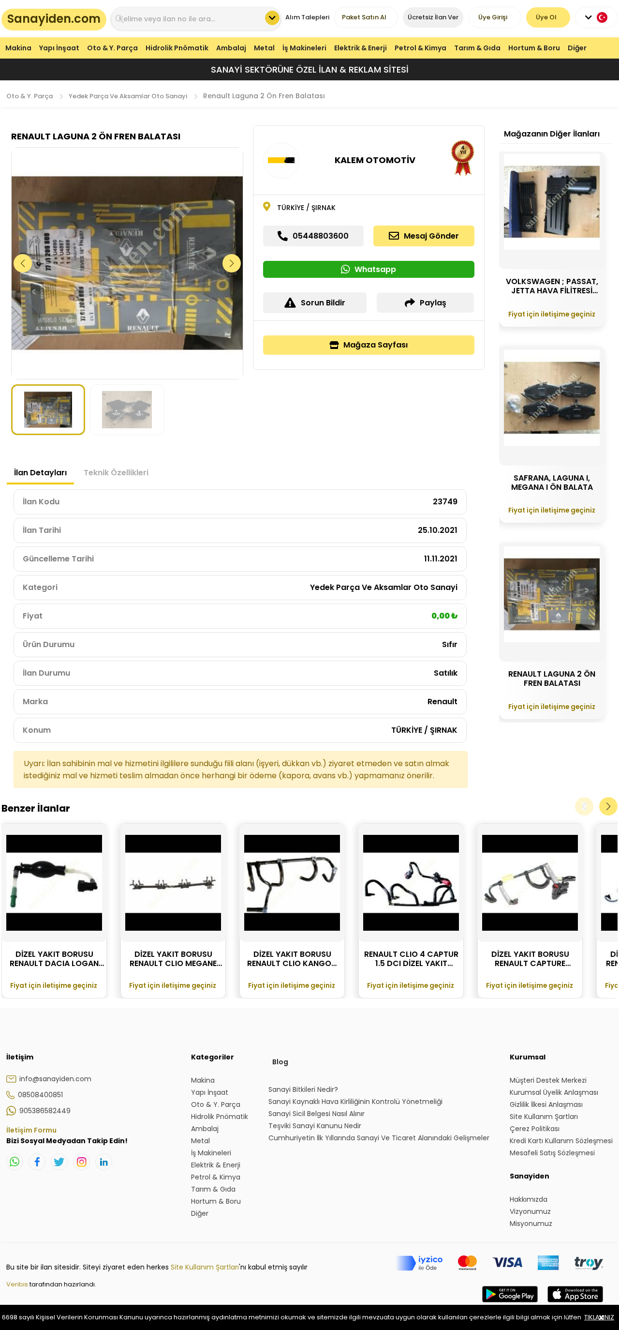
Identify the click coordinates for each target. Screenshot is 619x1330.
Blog (280, 1062)
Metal (264, 48)
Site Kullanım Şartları (205, 1267)
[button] (231, 263)
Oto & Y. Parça (112, 48)
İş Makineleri (304, 48)
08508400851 (40, 1095)
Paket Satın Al (364, 17)
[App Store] (575, 1304)
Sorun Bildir (323, 302)
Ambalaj (231, 48)
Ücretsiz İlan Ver (433, 17)
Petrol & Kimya (420, 48)
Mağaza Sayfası (375, 344)
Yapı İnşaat (59, 48)
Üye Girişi (492, 17)
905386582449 (45, 1111)
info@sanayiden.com (55, 1079)
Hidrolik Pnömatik (177, 48)
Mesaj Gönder (431, 236)
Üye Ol (546, 17)
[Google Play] (510, 1304)
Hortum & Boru (534, 48)
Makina (18, 48)
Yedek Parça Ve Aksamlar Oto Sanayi (128, 96)
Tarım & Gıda (477, 48)
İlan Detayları (40, 472)
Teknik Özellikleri (116, 472)
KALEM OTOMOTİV (375, 160)
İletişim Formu (31, 1130)
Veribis (17, 1284)
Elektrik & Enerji (360, 48)
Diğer (577, 48)
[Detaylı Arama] (272, 18)
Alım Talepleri (307, 17)
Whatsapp (375, 269)
